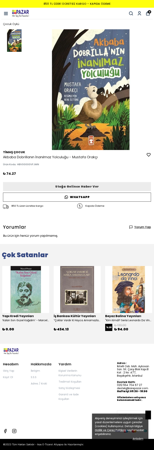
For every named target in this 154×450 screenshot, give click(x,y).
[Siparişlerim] (139, 13)
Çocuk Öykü (11, 24)
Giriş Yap (8, 371)
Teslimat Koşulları (70, 382)
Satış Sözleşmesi (69, 388)
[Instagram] (14, 431)
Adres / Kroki (39, 383)
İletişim (35, 371)
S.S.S (33, 377)
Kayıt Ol (8, 377)
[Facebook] (5, 431)
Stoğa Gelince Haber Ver (77, 186)
